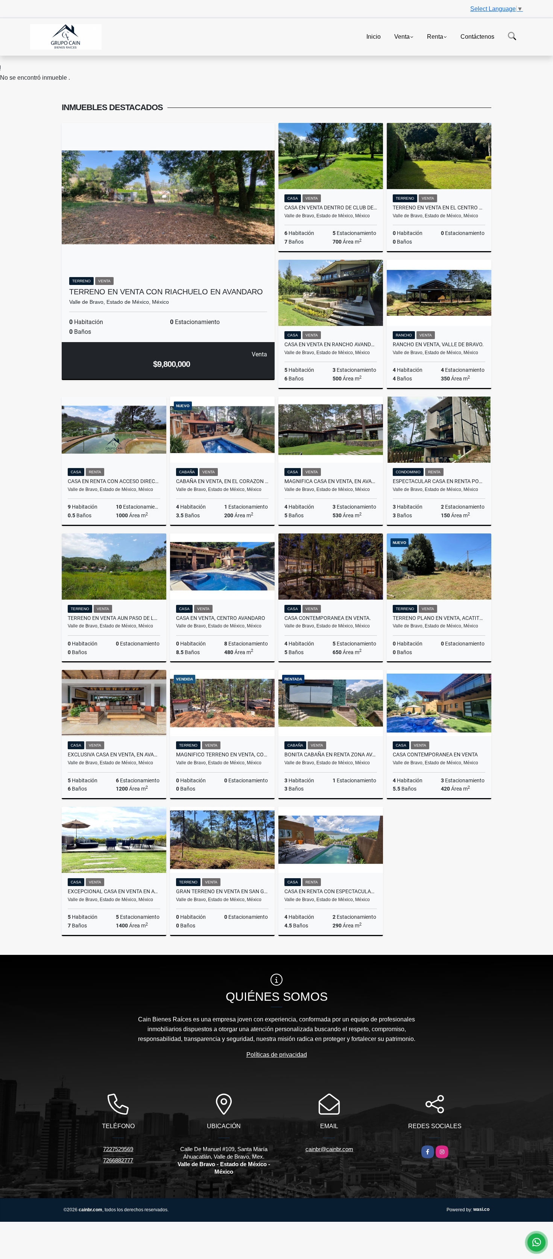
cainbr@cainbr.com (329, 1149)
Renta (435, 36)
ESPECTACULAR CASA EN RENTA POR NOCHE (439, 481)
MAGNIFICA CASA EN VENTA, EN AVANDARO (330, 481)
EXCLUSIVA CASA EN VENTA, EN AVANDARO (114, 754)
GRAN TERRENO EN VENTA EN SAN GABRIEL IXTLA (222, 891)
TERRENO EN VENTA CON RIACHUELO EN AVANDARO (166, 292)
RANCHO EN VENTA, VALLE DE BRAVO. (438, 344)
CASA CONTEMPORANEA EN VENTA (435, 754)
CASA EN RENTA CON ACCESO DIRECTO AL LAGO (114, 481)
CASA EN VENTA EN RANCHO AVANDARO (330, 344)
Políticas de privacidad (276, 1054)
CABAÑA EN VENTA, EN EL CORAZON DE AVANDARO (222, 481)
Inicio (373, 36)
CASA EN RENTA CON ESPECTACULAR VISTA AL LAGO (330, 891)
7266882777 (118, 1160)
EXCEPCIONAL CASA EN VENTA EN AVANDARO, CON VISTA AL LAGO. (114, 891)
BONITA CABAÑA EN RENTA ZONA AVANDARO (330, 754)
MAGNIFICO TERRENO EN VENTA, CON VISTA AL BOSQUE (222, 754)
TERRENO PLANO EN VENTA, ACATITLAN (439, 618)
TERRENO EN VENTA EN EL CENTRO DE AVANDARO (439, 208)
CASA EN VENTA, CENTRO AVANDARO (220, 618)
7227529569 (118, 1149)
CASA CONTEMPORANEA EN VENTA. (327, 618)
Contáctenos (477, 36)
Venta (402, 36)
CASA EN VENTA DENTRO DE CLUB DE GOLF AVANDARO (330, 208)
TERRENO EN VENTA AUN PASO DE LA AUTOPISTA (114, 618)
